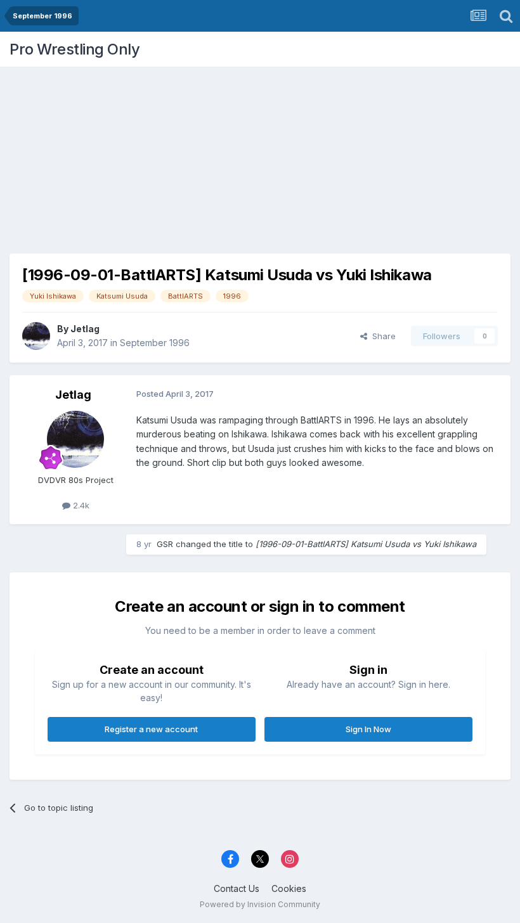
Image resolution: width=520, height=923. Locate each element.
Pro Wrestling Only (75, 49)
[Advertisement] (260, 155)
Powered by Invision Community (260, 904)
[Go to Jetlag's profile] (36, 336)
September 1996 (155, 342)
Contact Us (236, 888)
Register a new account (151, 729)
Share (381, 336)
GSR (165, 544)
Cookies (288, 888)
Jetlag (85, 328)
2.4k (79, 505)
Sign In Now (368, 729)
